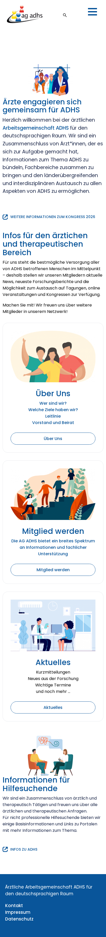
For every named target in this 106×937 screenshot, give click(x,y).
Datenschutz (19, 919)
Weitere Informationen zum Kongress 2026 (52, 216)
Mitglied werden (53, 570)
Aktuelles (53, 707)
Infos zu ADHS (23, 849)
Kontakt (14, 905)
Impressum (17, 912)
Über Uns (53, 439)
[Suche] (65, 14)
